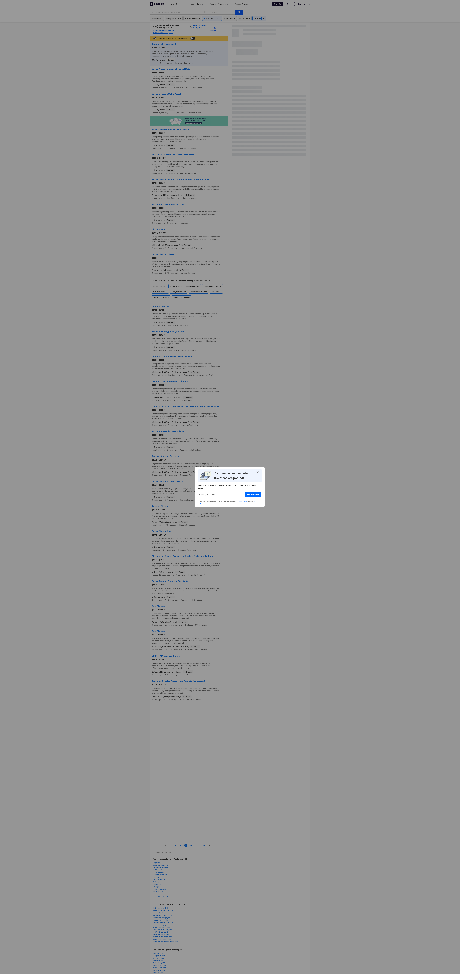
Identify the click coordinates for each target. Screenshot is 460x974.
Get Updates (253, 494)
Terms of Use (242, 501)
